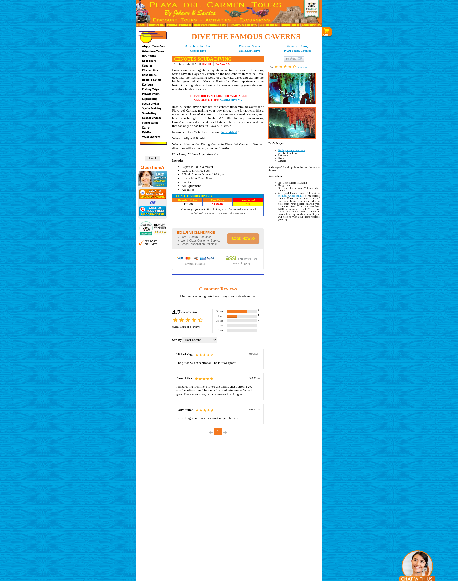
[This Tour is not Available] (294, 58)
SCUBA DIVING (231, 100)
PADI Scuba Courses (297, 50)
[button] (327, 32)
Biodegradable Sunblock (291, 150)
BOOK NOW (240, 239)
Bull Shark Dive (249, 50)
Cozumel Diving (297, 46)
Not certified (229, 132)
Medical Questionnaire (291, 196)
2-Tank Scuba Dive (198, 46)
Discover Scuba (249, 46)
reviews (302, 67)
